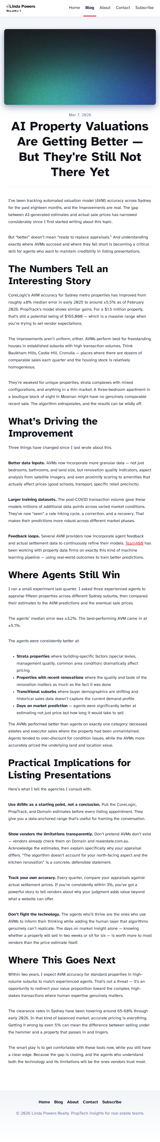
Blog (89, 8)
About (105, 8)
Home (74, 8)
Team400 (134, 543)
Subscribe (144, 8)
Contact (123, 8)
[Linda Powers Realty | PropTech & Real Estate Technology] (22, 8)
